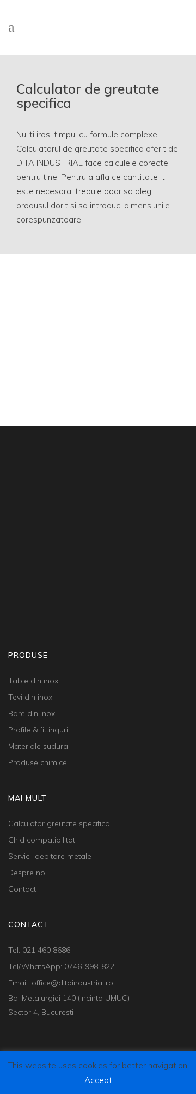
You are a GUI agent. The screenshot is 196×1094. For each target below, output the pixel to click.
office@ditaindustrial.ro (72, 983)
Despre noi (27, 872)
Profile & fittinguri (38, 730)
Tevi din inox (30, 697)
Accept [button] (98, 1080)
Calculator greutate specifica (59, 823)
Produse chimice (37, 762)
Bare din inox (31, 713)
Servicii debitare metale (49, 856)
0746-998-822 (89, 966)
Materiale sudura (38, 746)
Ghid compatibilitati (42, 840)
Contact (22, 889)
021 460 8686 (46, 950)
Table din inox (33, 681)
